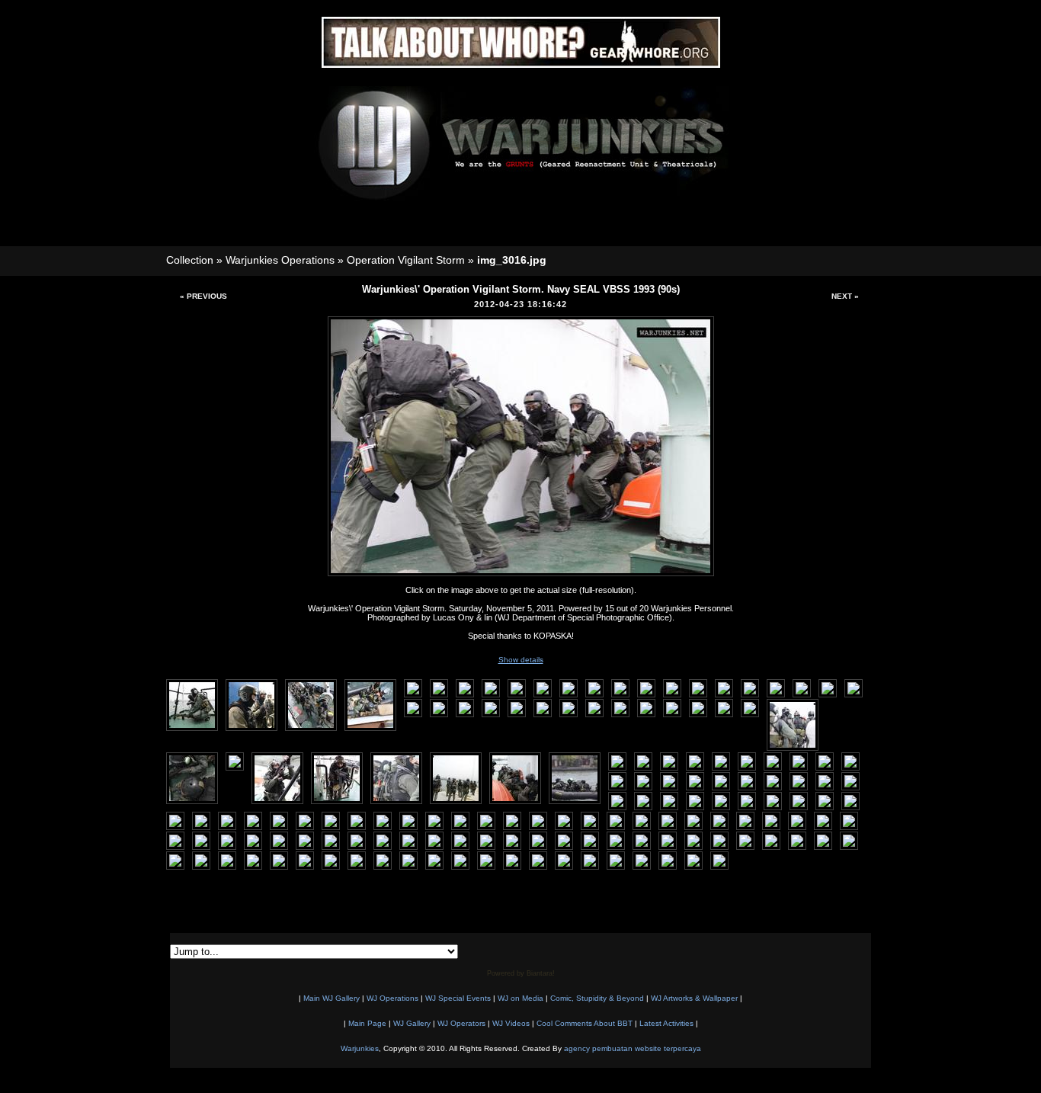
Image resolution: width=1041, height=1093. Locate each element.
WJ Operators (461, 1023)
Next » (845, 296)
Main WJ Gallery (331, 998)
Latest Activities (666, 1023)
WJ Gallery (412, 1023)
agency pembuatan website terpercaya (632, 1048)
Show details (520, 659)
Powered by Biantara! (521, 973)
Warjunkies (360, 1048)
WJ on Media (520, 998)
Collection (189, 260)
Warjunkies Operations (280, 260)
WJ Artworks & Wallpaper (694, 998)
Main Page (367, 1023)
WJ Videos (511, 1023)
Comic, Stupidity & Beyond (597, 998)
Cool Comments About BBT (585, 1023)
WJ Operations (392, 998)
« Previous (203, 296)
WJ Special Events (458, 998)
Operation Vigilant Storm (406, 260)
